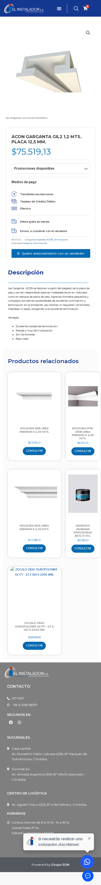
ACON (50, 239)
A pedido (41, 239)
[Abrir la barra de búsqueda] (76, 8)
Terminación (61, 239)
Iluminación (40, 243)
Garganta (27, 243)
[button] (88, 33)
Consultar (34, 450)
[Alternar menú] (59, 8)
